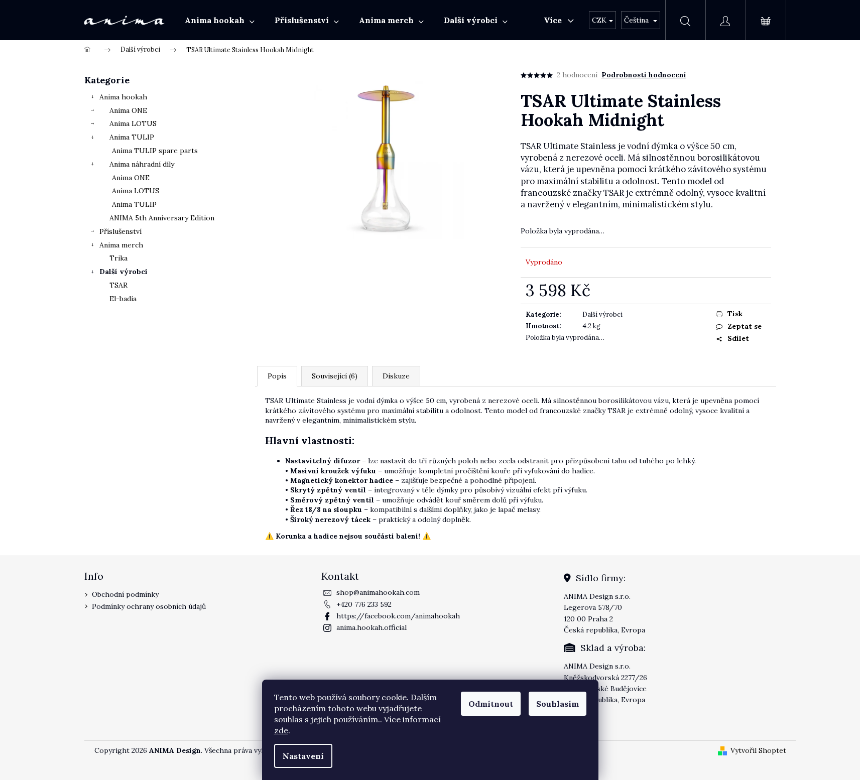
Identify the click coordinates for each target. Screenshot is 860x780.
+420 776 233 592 (364, 604)
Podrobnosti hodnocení (643, 74)
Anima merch (121, 244)
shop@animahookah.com (378, 592)
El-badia (123, 298)
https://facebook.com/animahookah (398, 615)
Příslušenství (120, 231)
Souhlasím (557, 704)
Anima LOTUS (133, 123)
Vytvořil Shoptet (758, 750)
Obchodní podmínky (125, 594)
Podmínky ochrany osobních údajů (149, 606)
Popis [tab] (277, 375)
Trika (118, 258)
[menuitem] (220, 20)
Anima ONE (128, 110)
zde (281, 730)
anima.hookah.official (371, 627)
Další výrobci (123, 271)
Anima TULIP (131, 137)
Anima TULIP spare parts (155, 150)
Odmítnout (490, 704)
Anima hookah (123, 96)
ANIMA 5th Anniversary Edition (161, 217)
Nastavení (303, 756)
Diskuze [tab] (396, 375)
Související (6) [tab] (334, 375)
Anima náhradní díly (141, 164)
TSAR (118, 285)
